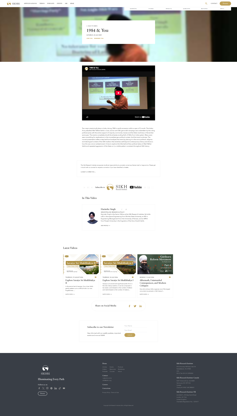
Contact (214, 3)
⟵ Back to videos (91, 26)
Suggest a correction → (88, 172)
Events (59, 3)
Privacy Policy (106, 392)
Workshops (186, 8)
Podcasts (50, 3)
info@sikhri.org (106, 380)
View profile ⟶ (105, 225)
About (222, 8)
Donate (225, 3)
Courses (151, 8)
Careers (105, 384)
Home (104, 363)
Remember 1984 (99, 38)
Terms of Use (115, 392)
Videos (42, 3)
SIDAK (72, 3)
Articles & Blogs (30, 3)
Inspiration (133, 8)
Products (169, 8)
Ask (66, 3)
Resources (204, 8)
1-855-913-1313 (107, 378)
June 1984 (89, 38)
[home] (13, 3)
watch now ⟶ (70, 294)
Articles (104, 367)
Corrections (106, 388)
